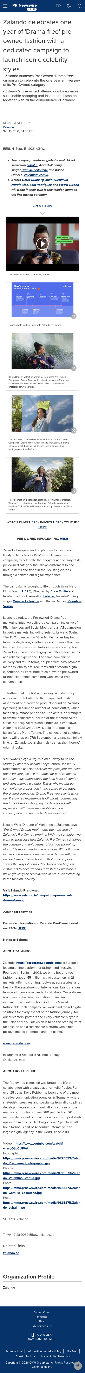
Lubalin (48, 596)
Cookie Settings (26, 1356)
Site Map (71, 1351)
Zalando (9, 1287)
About (42, 1321)
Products (42, 1317)
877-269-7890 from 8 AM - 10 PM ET (42, 1337)
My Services (40, 1326)
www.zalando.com (16, 1043)
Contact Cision (42, 1312)
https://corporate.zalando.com (38, 962)
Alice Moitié (59, 591)
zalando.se (11, 1253)
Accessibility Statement (55, 1356)
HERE (26, 591)
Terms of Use (14, 1351)
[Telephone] (69, 6)
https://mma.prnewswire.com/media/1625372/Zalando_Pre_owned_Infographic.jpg (41, 1161)
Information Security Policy (44, 1351)
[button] (42, 244)
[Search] (79, 6)
